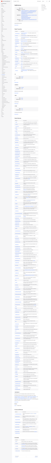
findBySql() (16, 206)
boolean (22, 49)
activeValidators (17, 33)
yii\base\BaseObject (24, 13)
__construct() (17, 126)
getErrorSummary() (17, 233)
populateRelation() (17, 340)
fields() (16, 197)
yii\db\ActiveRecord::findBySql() (29, 206)
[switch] (47, 1)
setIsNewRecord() (17, 357)
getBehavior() (17, 224)
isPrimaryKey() (17, 299)
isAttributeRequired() (18, 294)
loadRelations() (17, 314)
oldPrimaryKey (17, 59)
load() (16, 308)
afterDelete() (17, 140)
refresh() (16, 344)
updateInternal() (17, 433)
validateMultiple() (17, 389)
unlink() (16, 372)
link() (16, 306)
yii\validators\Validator (24, 70)
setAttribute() (17, 354)
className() (17, 174)
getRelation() (17, 254)
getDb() (16, 228)
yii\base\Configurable (24, 16)
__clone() (16, 124)
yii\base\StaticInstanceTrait (32, 19)
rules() (29, 178)
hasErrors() (16, 265)
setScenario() (17, 362)
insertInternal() (17, 424)
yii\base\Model (23, 12)
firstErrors (16, 46)
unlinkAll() (16, 374)
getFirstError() (17, 238)
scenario (16, 64)
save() (25, 50)
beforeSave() (17, 161)
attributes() (16, 157)
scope (16, 66)
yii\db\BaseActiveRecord (31, 11)
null (26, 41)
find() (16, 200)
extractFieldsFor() (17, 419)
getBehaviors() (17, 226)
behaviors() (16, 165)
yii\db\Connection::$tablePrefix (32, 396)
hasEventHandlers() (18, 267)
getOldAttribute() (17, 246)
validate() (16, 387)
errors (16, 44)
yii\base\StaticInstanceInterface (26, 17)
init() (15, 280)
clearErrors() (17, 176)
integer (22, 76)
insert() (16, 282)
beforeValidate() (17, 163)
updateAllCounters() (18, 381)
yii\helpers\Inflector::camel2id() (19, 396)
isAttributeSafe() (17, 296)
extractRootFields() (17, 422)
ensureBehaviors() (17, 189)
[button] (6, 3)
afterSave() (16, 147)
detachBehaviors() (17, 187)
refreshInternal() (17, 429)
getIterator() (17, 244)
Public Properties (43, 6)
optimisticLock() (17, 335)
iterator (16, 54)
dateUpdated (17, 41)
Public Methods (43, 7)
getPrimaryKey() (17, 251)
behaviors (16, 37)
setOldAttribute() (17, 359)
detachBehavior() (17, 185)
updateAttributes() (17, 383)
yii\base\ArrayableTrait (24, 19)
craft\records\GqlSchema (25, 10)
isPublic (16, 52)
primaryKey (16, 61)
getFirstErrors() (17, 239)
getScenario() (17, 256)
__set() (16, 131)
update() (16, 376)
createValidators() (17, 178)
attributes (16, 35)
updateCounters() (17, 385)
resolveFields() (17, 431)
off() (15, 321)
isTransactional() (17, 304)
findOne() (16, 208)
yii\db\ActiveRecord (24, 11)
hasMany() (16, 270)
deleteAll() (16, 183)
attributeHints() (17, 154)
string (25, 41)
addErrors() (16, 138)
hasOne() (16, 275)
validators (16, 70)
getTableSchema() (17, 258)
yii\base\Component (29, 12)
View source (16, 82)
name (16, 56)
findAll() (16, 203)
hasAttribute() (17, 262)
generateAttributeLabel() (18, 213)
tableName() (17, 364)
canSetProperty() (17, 172)
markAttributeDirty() (18, 319)
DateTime (22, 41)
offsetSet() (16, 327)
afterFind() (16, 142)
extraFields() (17, 194)
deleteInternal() (17, 416)
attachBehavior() (17, 151)
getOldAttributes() (17, 248)
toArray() (27, 197)
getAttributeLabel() (17, 221)
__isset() (16, 129)
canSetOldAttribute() (18, 170)
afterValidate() (17, 149)
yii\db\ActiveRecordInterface (25, 18)
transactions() (23, 446)
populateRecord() (17, 338)
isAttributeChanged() (18, 291)
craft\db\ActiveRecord (32, 10)
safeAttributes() (17, 348)
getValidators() (17, 260)
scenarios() (16, 352)
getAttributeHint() (17, 219)
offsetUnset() (17, 329)
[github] (49, 1)
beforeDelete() (17, 159)
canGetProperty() (17, 168)
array (21, 44)
